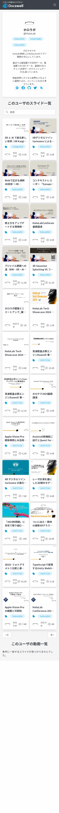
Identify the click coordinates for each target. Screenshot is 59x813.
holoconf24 (19, 38)
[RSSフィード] (41, 87)
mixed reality (35, 38)
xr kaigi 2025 (18, 146)
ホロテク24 (45, 360)
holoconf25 (45, 146)
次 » (52, 634)
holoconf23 (19, 45)
